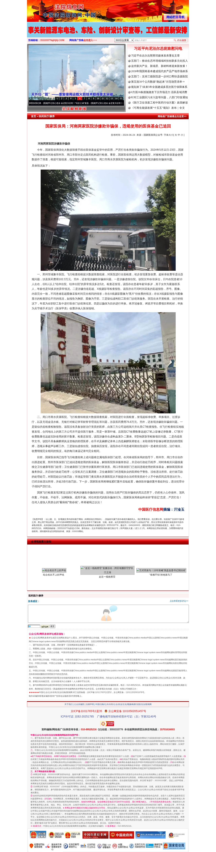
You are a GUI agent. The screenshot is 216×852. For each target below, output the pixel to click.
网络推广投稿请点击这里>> (172, 116)
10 (98, 98)
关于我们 (68, 704)
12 (107, 98)
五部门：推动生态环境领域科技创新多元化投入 (159, 60)
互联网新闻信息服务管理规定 (80, 645)
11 (103, 98)
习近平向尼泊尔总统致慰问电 (158, 48)
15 (121, 98)
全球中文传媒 (55, 10)
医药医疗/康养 (47, 116)
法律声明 (90, 704)
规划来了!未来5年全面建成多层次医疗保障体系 (159, 86)
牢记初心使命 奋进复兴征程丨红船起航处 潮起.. (87, 103)
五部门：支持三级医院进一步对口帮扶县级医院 (159, 76)
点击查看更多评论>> (179, 601)
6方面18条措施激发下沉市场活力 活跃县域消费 (159, 92)
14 (116, 98)
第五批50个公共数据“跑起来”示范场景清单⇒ (158, 81)
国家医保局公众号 (153, 135)
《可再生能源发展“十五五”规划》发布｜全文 (158, 107)
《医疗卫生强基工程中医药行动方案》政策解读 (159, 102)
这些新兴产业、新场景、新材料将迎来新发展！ (159, 66)
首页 (33, 116)
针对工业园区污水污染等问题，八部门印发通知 (159, 97)
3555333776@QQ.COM (52, 40)
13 (112, 98)
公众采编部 (79, 704)
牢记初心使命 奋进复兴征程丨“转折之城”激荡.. (39, 103)
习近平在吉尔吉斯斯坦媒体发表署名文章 (155, 55)
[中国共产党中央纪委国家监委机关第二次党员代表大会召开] (108, 33)
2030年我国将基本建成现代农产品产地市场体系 (159, 71)
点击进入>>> (90, 40)
